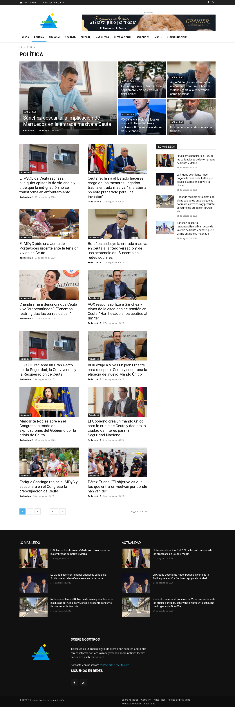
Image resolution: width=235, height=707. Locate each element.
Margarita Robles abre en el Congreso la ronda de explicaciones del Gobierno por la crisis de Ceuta (47, 428)
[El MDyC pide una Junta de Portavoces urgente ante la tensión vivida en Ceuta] (49, 224)
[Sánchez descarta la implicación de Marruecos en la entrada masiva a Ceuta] (68, 98)
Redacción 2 (25, 197)
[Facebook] (208, 3)
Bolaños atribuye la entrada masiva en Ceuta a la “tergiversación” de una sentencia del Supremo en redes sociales (117, 250)
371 (54, 511)
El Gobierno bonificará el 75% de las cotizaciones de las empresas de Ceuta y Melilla (196, 159)
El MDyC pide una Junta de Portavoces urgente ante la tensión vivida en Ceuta (49, 248)
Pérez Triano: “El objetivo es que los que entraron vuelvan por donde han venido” (117, 486)
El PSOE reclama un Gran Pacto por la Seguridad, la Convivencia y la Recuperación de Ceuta (47, 370)
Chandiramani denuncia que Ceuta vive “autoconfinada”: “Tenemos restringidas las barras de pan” (48, 309)
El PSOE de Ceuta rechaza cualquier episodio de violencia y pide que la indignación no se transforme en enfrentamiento (47, 185)
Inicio (22, 47)
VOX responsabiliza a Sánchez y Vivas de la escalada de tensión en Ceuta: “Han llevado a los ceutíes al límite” (117, 311)
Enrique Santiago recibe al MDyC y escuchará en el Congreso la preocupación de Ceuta (48, 486)
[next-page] (62, 511)
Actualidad (30, 112)
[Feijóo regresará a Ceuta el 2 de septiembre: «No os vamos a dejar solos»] (142, 79)
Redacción (25, 379)
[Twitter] (213, 3)
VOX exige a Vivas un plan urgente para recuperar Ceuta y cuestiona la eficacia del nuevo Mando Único (117, 370)
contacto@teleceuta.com (114, 665)
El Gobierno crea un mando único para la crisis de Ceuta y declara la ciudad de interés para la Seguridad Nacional (117, 428)
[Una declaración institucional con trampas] (191, 117)
